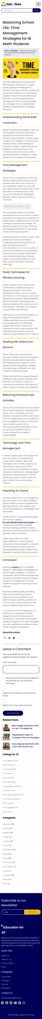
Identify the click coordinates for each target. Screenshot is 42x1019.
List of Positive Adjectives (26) (13, 795)
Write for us (6, 959)
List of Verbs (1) (8, 812)
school (15, 567)
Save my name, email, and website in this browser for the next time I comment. (22, 681)
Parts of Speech (8, 867)
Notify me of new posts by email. (17, 705)
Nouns (5, 858)
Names (5, 854)
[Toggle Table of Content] (26, 206)
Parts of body (7, 862)
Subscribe (32, 912)
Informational (7, 850)
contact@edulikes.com (11, 998)
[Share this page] (14, 638)
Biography (6, 833)
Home (6, 51)
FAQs (3, 967)
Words (5, 884)
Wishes (5, 879)
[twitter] (11, 1002)
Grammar (6, 845)
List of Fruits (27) (8, 778)
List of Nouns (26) (9, 790)
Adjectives (6, 824)
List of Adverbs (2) (9, 765)
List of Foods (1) (8, 773)
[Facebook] (2, 1002)
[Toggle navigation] (38, 4)
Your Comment (10, 662)
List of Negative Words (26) (12, 786)
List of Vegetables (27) (10, 808)
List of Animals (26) (9, 769)
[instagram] (24, 1002)
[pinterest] (19, 1002)
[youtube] (15, 1002)
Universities (7, 875)
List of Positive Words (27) (11, 799)
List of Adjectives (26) (10, 761)
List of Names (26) (9, 782)
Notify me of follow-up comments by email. (19, 694)
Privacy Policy (7, 963)
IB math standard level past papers (18, 522)
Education (14, 51)
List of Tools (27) (8, 803)
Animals (5, 828)
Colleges (6, 837)
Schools (5, 871)
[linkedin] (6, 1002)
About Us (5, 955)
